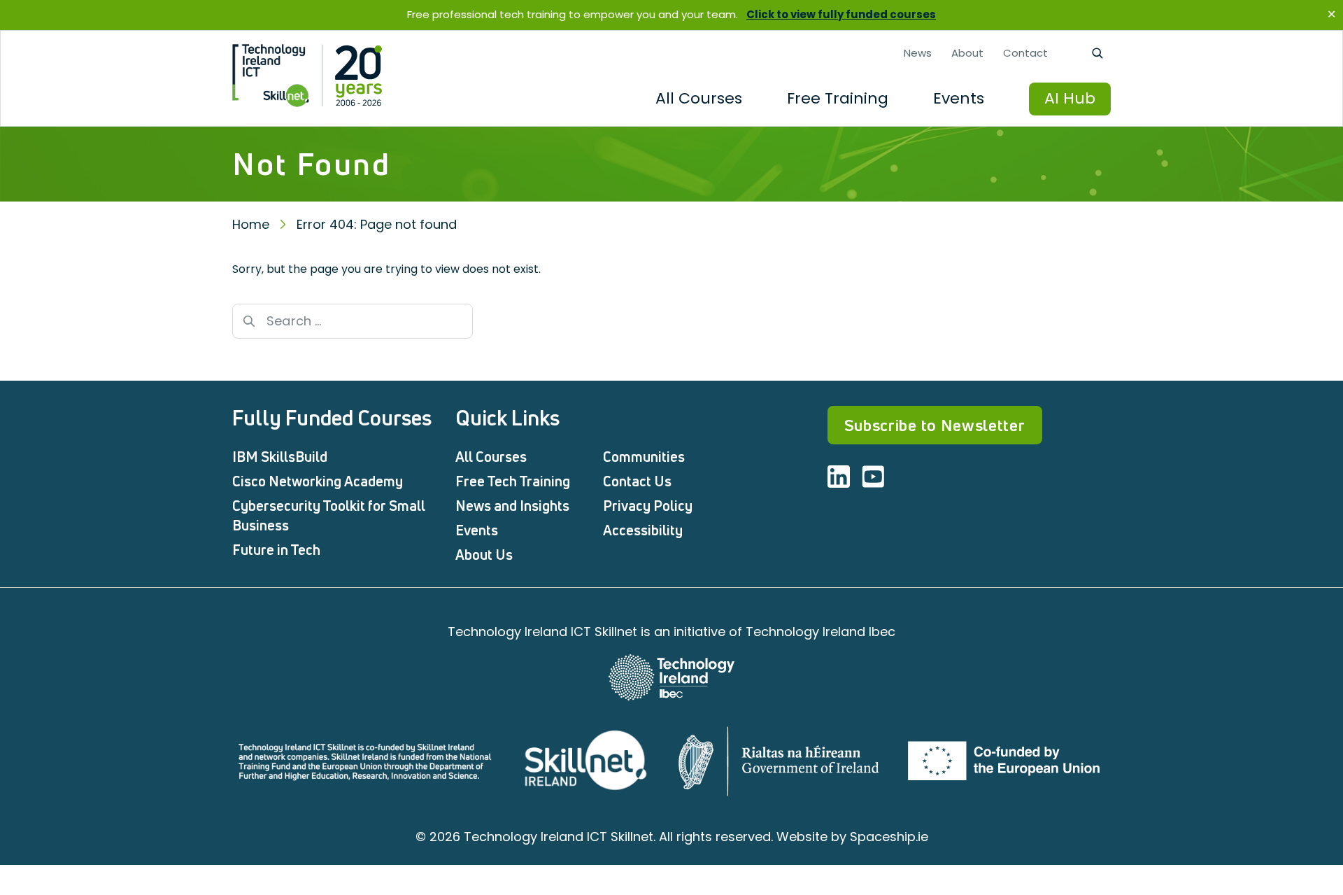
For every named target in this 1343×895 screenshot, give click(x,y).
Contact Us (637, 481)
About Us (484, 554)
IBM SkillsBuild (279, 456)
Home (250, 224)
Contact (1025, 52)
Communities (644, 456)
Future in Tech (276, 549)
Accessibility (643, 530)
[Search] (1097, 53)
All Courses (698, 98)
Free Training (837, 98)
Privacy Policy (647, 505)
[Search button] (249, 321)
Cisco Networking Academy (317, 481)
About (967, 52)
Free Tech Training (512, 481)
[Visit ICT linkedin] (838, 476)
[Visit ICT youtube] (873, 476)
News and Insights (512, 505)
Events (958, 98)
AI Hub (1069, 98)
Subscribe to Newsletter (934, 425)
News (918, 52)
